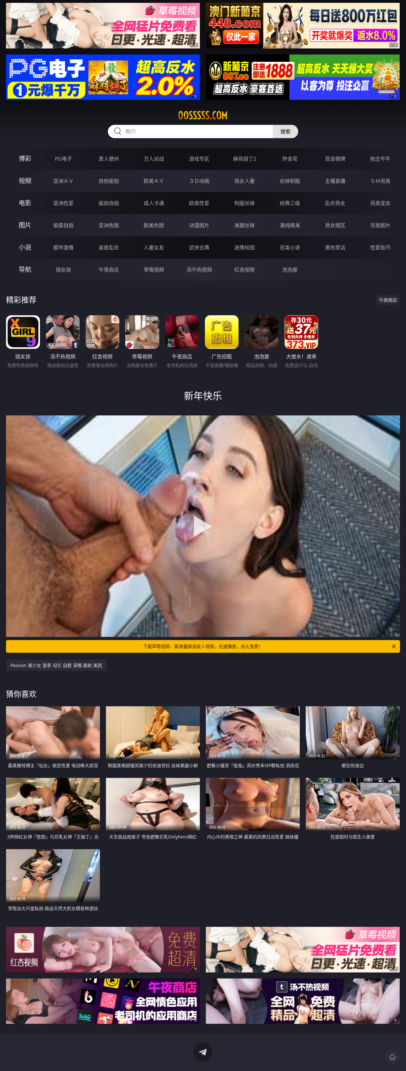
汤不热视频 (199, 269)
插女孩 (63, 269)
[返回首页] (392, 1057)
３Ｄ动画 (199, 180)
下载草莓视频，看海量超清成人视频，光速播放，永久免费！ (203, 646)
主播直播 (335, 180)
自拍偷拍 (109, 180)
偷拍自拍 (109, 203)
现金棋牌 (335, 158)
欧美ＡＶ (154, 180)
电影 (25, 203)
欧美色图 (154, 225)
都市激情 (63, 247)
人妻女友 (154, 247)
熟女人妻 (244, 180)
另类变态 (380, 203)
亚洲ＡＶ (63, 180)
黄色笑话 (335, 247)
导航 (25, 269)
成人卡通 (154, 203)
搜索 (285, 131)
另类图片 (380, 225)
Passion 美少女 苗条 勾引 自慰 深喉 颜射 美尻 (56, 665)
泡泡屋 (290, 269)
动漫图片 (199, 225)
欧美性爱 (199, 203)
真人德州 (109, 158)
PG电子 (63, 158)
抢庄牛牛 (380, 158)
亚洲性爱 (63, 203)
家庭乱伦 (109, 247)
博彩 (25, 158)
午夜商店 (109, 269)
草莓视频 (154, 269)
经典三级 (290, 203)
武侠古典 (199, 247)
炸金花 (290, 158)
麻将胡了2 (244, 158)
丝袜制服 (290, 180)
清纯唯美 (290, 225)
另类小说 (290, 247)
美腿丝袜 (244, 225)
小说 (25, 247)
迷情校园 (244, 247)
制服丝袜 (244, 203)
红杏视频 (244, 269)
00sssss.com (203, 115)
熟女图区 (335, 225)
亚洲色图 (109, 225)
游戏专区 (199, 158)
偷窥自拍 (63, 225)
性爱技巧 (380, 247)
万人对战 (154, 158)
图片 (25, 225)
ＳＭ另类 (380, 180)
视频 (25, 180)
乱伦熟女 (335, 203)
